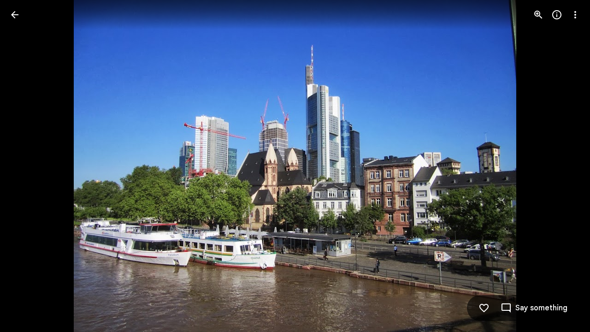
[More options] (575, 15)
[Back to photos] (15, 15)
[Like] (484, 308)
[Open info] (557, 15)
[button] (26, 166)
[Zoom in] (538, 15)
